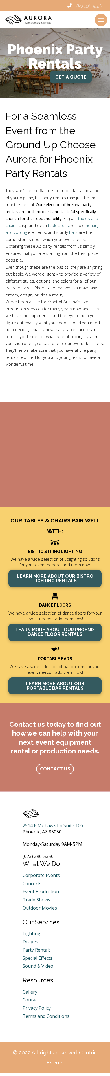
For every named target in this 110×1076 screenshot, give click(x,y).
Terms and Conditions (46, 1016)
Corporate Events (41, 875)
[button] (101, 20)
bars (73, 232)
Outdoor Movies (40, 908)
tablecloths (58, 225)
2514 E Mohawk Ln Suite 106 (53, 825)
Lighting (31, 933)
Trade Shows (36, 900)
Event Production (41, 891)
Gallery (30, 992)
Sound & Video (38, 966)
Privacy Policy (37, 1008)
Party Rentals (37, 950)
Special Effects (37, 958)
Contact (31, 1000)
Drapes (30, 942)
